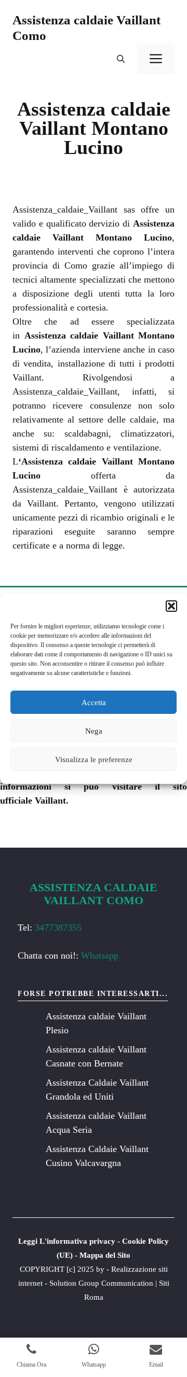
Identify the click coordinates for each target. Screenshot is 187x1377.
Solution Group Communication (101, 1283)
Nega (93, 731)
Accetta (94, 702)
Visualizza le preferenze (93, 759)
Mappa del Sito (104, 1255)
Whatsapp (99, 955)
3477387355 (58, 927)
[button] (171, 606)
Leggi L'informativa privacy (66, 1241)
